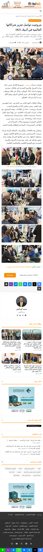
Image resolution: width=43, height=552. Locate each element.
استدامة (36, 522)
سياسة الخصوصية (19, 514)
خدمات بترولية (15, 522)
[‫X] (34, 284)
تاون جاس (11, 472)
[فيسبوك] (39, 284)
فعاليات (26, 532)
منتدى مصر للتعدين (8, 532)
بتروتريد (19, 472)
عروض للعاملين (23, 526)
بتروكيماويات (23, 522)
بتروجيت (27, 85)
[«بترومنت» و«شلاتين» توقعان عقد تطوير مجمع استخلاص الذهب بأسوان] (11, 358)
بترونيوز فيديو (13, 535)
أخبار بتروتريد (21, 535)
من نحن (39, 514)
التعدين (31, 522)
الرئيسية (37, 16)
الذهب (20, 468)
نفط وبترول (7, 529)
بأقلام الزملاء (20, 529)
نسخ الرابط (10, 275)
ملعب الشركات (34, 529)
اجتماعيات (15, 526)
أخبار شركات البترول (21, 16)
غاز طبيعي (7, 522)
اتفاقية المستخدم (31, 514)
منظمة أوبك (16, 475)
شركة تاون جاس (26, 475)
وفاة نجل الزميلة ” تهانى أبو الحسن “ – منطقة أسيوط (24, 440)
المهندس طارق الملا (11, 468)
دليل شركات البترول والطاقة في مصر (22, 538)
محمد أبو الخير (35, 42)
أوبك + (38, 468)
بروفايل (14, 529)
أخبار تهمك (8, 526)
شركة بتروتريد (36, 475)
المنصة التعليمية (33, 526)
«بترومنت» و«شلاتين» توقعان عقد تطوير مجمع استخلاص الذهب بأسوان (12, 367)
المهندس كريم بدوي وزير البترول (32, 472)
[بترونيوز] (22, 4)
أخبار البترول (31, 16)
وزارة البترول (30, 535)
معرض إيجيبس (18, 532)
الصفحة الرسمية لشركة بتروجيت (18, 267)
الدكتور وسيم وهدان (29, 468)
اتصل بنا (10, 514)
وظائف (27, 529)
